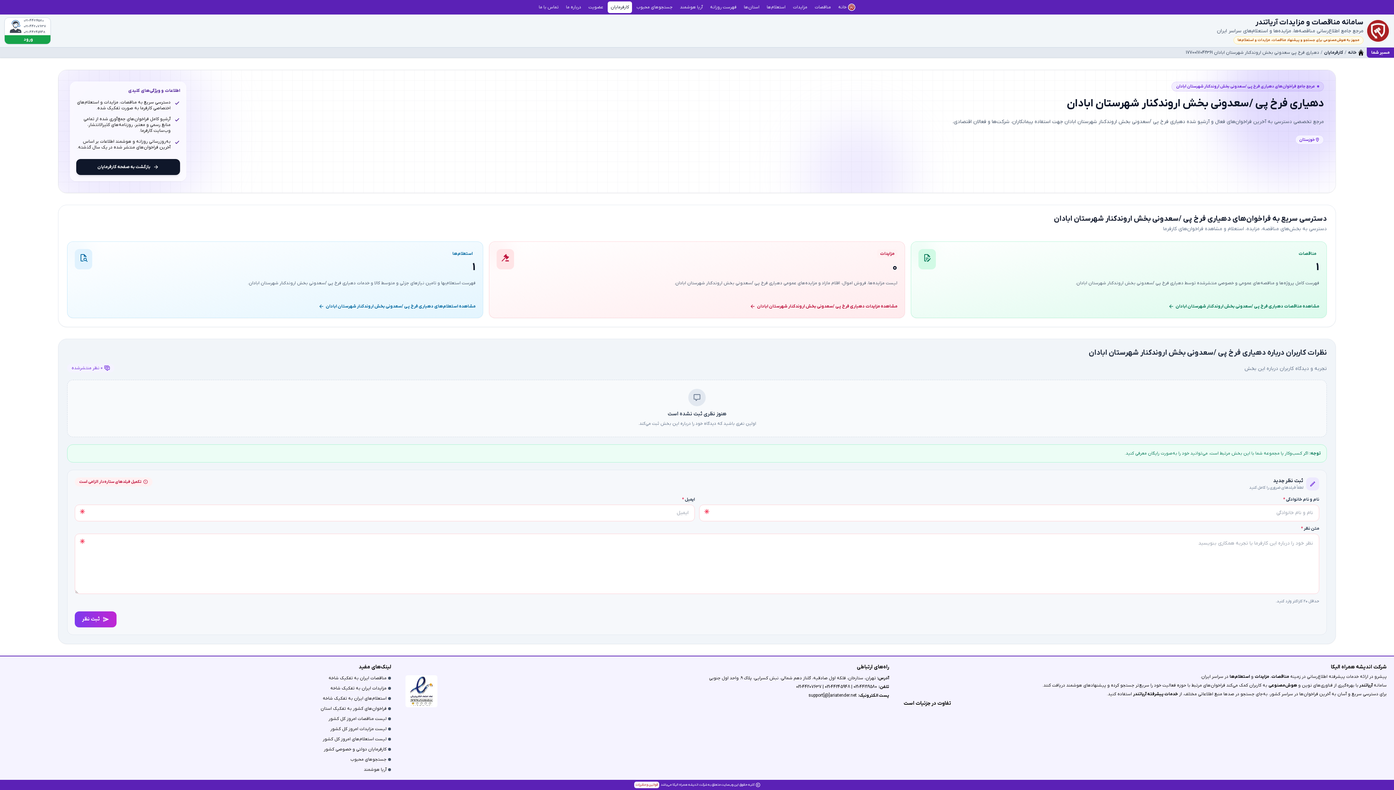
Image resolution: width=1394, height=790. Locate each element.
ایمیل (688, 499)
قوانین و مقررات (647, 784)
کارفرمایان (1333, 53)
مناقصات (1280, 677)
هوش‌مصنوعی (1282, 685)
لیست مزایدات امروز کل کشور (358, 729)
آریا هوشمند (375, 770)
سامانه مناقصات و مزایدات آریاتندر (1309, 22)
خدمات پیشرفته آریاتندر (1155, 694)
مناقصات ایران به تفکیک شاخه (358, 678)
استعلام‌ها (1240, 677)
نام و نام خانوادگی (1301, 499)
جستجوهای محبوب (368, 759)
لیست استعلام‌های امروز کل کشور (355, 739)
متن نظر (1310, 529)
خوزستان (1307, 139)
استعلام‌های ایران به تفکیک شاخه (355, 698)
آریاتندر (1365, 685)
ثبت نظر (91, 619)
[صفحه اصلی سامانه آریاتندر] (1378, 30)
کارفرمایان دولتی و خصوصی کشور (355, 749)
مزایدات (1262, 677)
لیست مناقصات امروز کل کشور (358, 719)
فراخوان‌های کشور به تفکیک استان (354, 709)
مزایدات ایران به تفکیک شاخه (358, 688)
